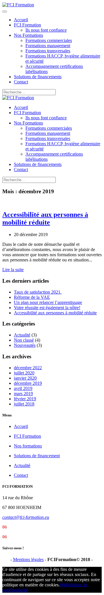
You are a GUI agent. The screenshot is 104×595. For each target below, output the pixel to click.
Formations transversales (47, 50)
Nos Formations (28, 35)
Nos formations (28, 445)
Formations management (47, 45)
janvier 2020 (25, 378)
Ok (63, 584)
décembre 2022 (28, 367)
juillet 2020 (24, 372)
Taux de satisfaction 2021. (38, 292)
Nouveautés (25, 345)
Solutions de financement (37, 455)
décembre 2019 (28, 383)
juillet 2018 (24, 403)
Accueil (21, 19)
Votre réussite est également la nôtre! (47, 307)
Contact (21, 81)
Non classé (24, 340)
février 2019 (25, 398)
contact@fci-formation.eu (25, 517)
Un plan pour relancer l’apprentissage (48, 302)
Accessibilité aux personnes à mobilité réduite (45, 218)
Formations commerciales (48, 40)
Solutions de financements (38, 76)
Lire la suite (13, 269)
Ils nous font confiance (46, 30)
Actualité (22, 334)
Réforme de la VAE (32, 297)
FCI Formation (27, 24)
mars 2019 (23, 393)
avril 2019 (23, 388)
